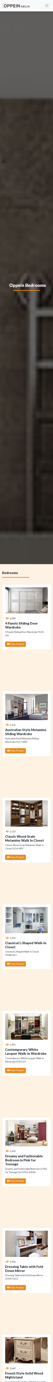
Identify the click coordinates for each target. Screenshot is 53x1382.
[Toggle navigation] (47, 6)
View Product (17, 644)
